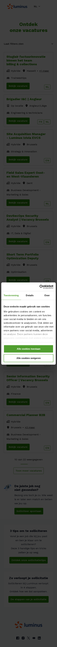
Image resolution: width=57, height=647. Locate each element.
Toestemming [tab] (11, 295)
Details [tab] (30, 295)
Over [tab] (47, 295)
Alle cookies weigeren (28, 358)
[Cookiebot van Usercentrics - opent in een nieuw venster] (40, 287)
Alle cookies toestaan (28, 348)
